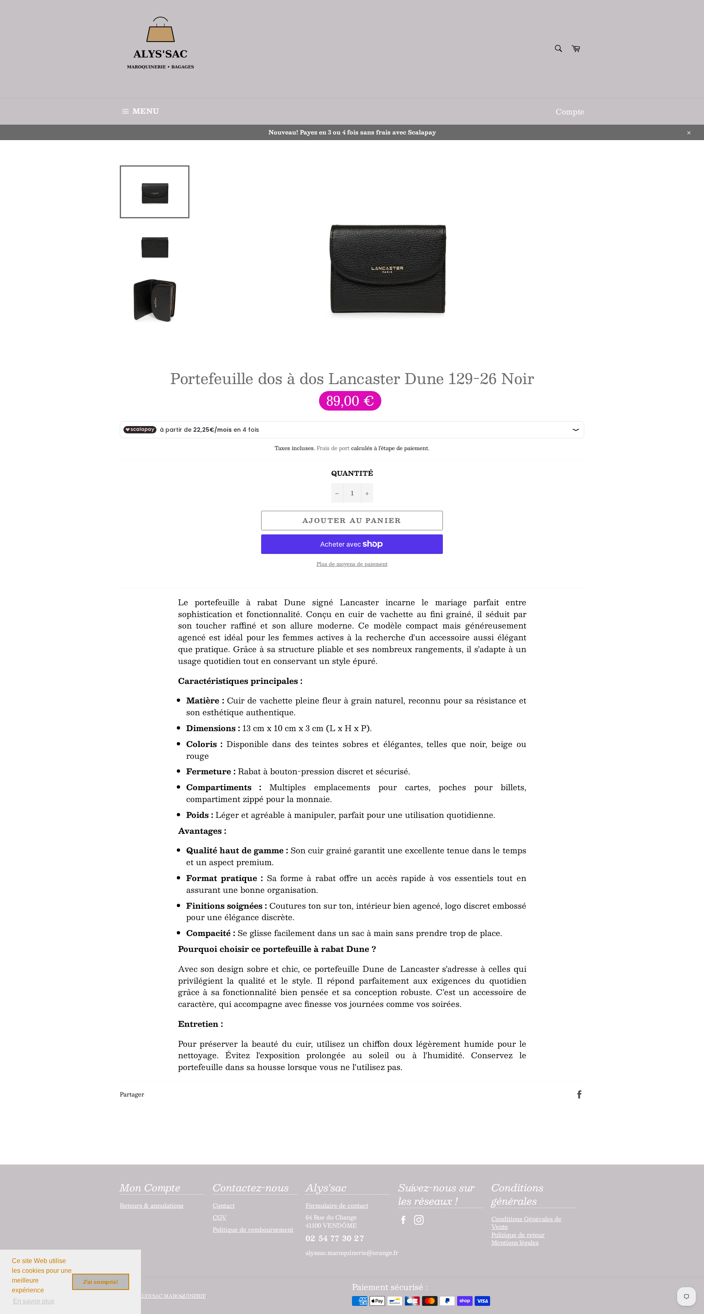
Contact (224, 1205)
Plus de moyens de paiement (352, 563)
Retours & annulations (151, 1205)
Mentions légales (515, 1242)
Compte (570, 111)
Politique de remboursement (253, 1229)
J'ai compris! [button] (100, 1282)
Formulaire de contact (337, 1205)
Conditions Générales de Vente (526, 1222)
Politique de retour (518, 1234)
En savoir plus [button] (33, 1301)
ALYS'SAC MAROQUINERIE (172, 1296)
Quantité (352, 473)
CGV (220, 1217)
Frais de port (333, 448)
